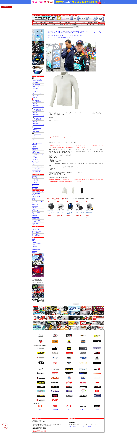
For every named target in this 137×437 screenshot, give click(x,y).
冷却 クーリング (36, 212)
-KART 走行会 (36, 105)
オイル (33, 198)
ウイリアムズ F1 (35, 184)
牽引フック (34, 215)
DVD (33, 248)
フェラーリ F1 (35, 177)
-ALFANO (35, 157)
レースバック (35, 149)
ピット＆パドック (36, 161)
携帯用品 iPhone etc (36, 249)
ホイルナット (35, 213)
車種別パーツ (35, 225)
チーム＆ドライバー (36, 170)
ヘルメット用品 (37, 79)
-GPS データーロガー (38, 154)
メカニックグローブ (36, 171)
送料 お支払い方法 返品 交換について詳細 (80, 426)
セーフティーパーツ (36, 221)
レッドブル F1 (35, 180)
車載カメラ (34, 151)
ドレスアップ (35, 223)
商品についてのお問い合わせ (57, 142)
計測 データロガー (36, 152)
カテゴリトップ (49, 31)
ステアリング (35, 206)
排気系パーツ (35, 204)
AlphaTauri (34, 176)
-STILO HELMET (37, 84)
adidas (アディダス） (78, 35)
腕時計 (33, 239)
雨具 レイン (35, 148)
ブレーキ (34, 202)
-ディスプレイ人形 (37, 93)
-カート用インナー (37, 143)
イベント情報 (57, 37)
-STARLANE (36, 159)
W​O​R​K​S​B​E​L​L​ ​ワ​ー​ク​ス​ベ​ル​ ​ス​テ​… (51, 212)
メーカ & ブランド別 (58, 35)
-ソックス (35, 141)
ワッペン (34, 173)
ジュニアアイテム (36, 235)
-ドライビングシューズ (38, 116)
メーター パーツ (36, 218)
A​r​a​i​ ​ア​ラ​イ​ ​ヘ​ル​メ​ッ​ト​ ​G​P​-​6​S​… (60, 212)
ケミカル (34, 199)
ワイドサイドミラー (36, 220)
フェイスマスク (37, 128)
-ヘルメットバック (37, 243)
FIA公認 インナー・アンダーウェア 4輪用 (90, 31)
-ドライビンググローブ (38, 125)
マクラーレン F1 (35, 179)
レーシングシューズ (38, 109)
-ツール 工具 (36, 168)
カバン (33, 240)
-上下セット (35, 135)
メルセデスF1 (35, 182)
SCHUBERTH (36, 82)
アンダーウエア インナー (86, 32)
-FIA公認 (35, 103)
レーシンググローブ (38, 118)
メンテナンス (35, 210)
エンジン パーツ (36, 229)
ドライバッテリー (36, 196)
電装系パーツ (35, 195)
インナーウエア (37, 134)
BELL (40, 80)
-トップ (34, 137)
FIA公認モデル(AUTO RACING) (72, 31)
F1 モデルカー (35, 187)
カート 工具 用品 (36, 231)
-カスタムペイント (37, 97)
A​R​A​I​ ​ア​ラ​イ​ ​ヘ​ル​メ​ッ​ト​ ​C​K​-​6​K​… (89, 212)
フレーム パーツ (36, 228)
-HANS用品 (35, 88)
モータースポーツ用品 (59, 31)
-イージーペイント (37, 95)
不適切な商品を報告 (71, 142)
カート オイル (35, 232)
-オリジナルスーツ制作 (38, 107)
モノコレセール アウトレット (68, 37)
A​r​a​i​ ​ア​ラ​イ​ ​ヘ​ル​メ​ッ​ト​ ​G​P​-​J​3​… (80, 212)
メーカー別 (38, 101)
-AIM (34, 156)
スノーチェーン (35, 217)
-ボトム (34, 139)
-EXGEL (35, 146)
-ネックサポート (37, 90)
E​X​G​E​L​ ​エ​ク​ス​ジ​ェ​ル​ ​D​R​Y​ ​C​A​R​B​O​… (70, 212)
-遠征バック (35, 244)
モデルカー (34, 251)
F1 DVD (33, 185)
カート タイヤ (35, 234)
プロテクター (35, 144)
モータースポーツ (68, 35)
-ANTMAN (35, 91)
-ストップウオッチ (37, 162)
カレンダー (34, 188)
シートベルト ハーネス (37, 201)
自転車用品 (34, 252)
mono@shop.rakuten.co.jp (42, 422)
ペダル (33, 209)
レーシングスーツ (37, 100)
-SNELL (34, 80)
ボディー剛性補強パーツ (37, 191)
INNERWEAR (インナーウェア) (72, 32)
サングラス (34, 246)
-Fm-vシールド (36, 86)
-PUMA (34, 242)
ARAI (38, 80)
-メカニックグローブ (38, 166)
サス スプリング (36, 193)
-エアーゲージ (36, 164)
